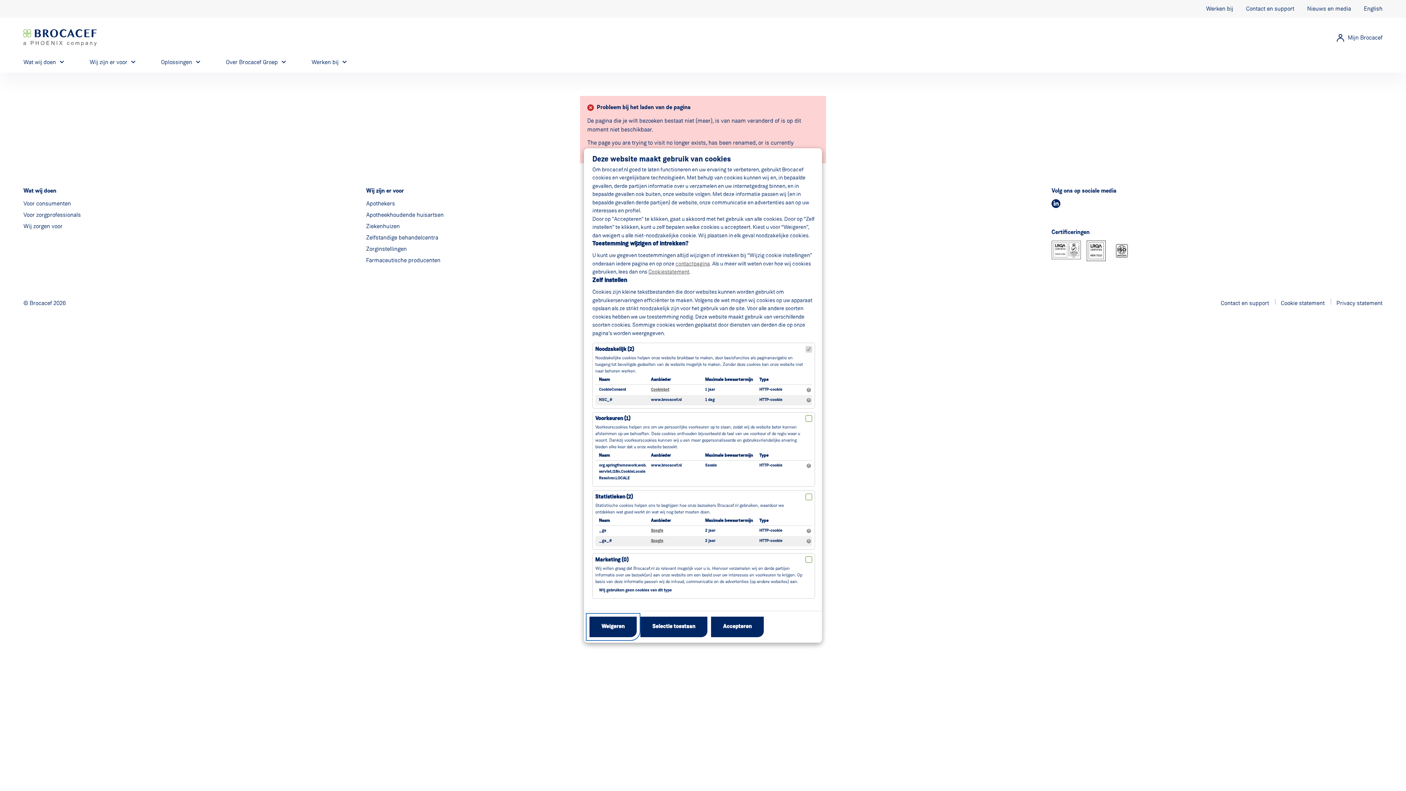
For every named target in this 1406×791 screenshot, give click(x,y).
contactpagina (693, 263)
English (1373, 8)
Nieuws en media (1329, 8)
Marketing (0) (612, 560)
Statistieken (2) (614, 497)
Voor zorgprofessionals (52, 214)
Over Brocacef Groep (252, 62)
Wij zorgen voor (43, 226)
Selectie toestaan (673, 627)
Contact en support (1270, 8)
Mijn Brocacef (1365, 37)
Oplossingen (176, 62)
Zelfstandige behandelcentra (402, 237)
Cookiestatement (668, 271)
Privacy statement (1359, 303)
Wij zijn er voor (108, 62)
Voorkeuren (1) (613, 419)
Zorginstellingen (386, 248)
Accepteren (737, 627)
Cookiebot (660, 390)
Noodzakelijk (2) (614, 349)
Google (657, 531)
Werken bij (1219, 8)
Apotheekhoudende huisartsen (405, 214)
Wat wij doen (39, 62)
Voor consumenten (47, 203)
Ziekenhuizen (383, 226)
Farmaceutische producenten (403, 260)
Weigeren (613, 627)
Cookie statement (1303, 303)
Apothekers (380, 203)
